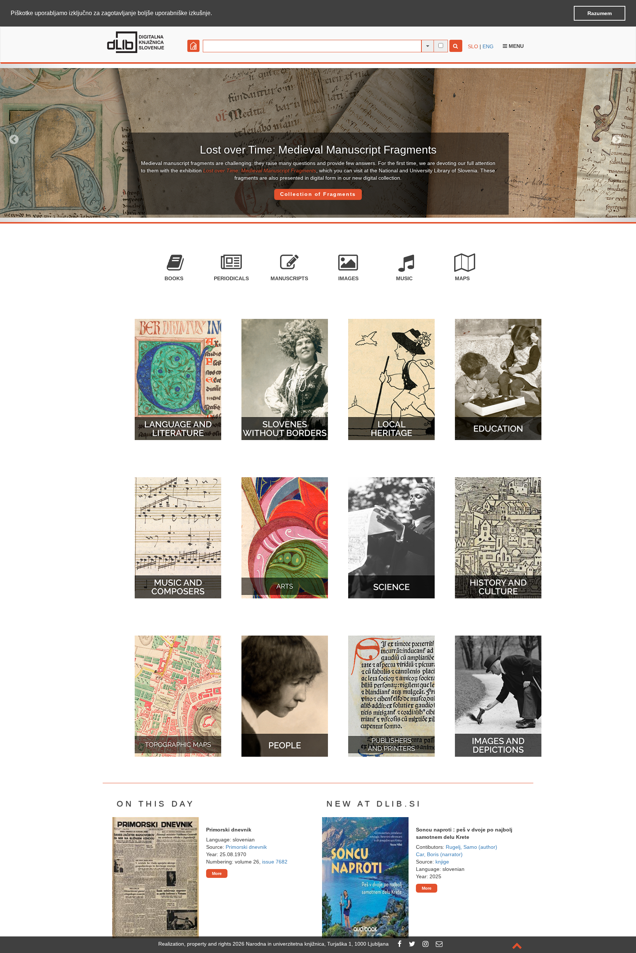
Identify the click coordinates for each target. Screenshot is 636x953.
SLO (473, 46)
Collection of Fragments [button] (318, 194)
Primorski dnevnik (246, 847)
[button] (214, 14)
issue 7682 (274, 862)
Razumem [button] (599, 13)
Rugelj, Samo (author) (471, 847)
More (217, 873)
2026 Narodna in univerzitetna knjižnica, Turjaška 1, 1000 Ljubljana (311, 944)
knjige (442, 862)
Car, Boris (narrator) (439, 854)
